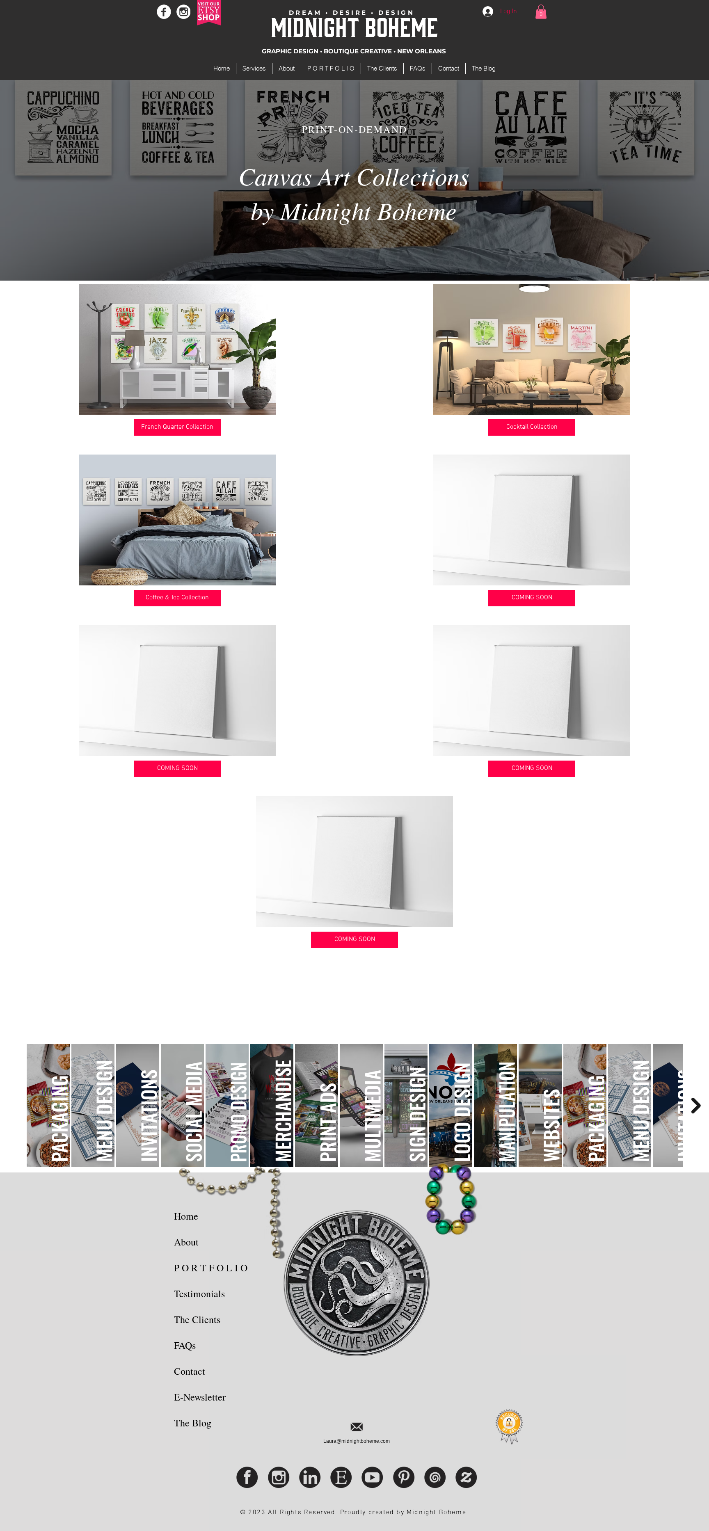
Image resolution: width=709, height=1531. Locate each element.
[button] (541, 12)
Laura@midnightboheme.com (356, 1441)
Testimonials (199, 1293)
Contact (189, 1371)
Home (186, 1216)
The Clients (197, 1319)
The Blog (192, 1422)
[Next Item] (696, 1105)
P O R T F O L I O (210, 1267)
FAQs (185, 1345)
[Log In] (488, 11)
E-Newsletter (200, 1396)
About (186, 1241)
